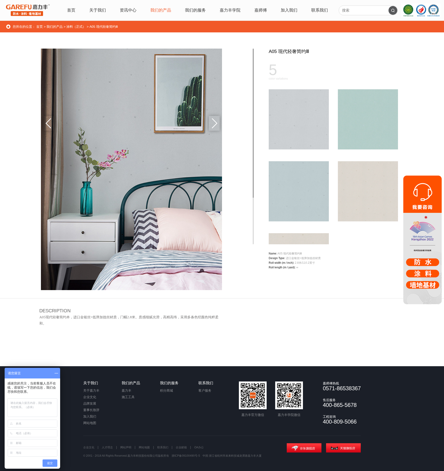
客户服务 (204, 390)
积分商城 (166, 390)
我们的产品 (54, 26)
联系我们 (162, 447)
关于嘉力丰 (91, 390)
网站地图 (89, 423)
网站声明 (125, 447)
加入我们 (89, 416)
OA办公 (199, 447)
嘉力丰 (126, 390)
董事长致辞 (91, 410)
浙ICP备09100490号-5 (186, 455)
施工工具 (128, 397)
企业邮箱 (181, 447)
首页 (39, 26)
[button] (214, 123)
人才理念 (107, 447)
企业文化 (89, 397)
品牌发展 (89, 403)
